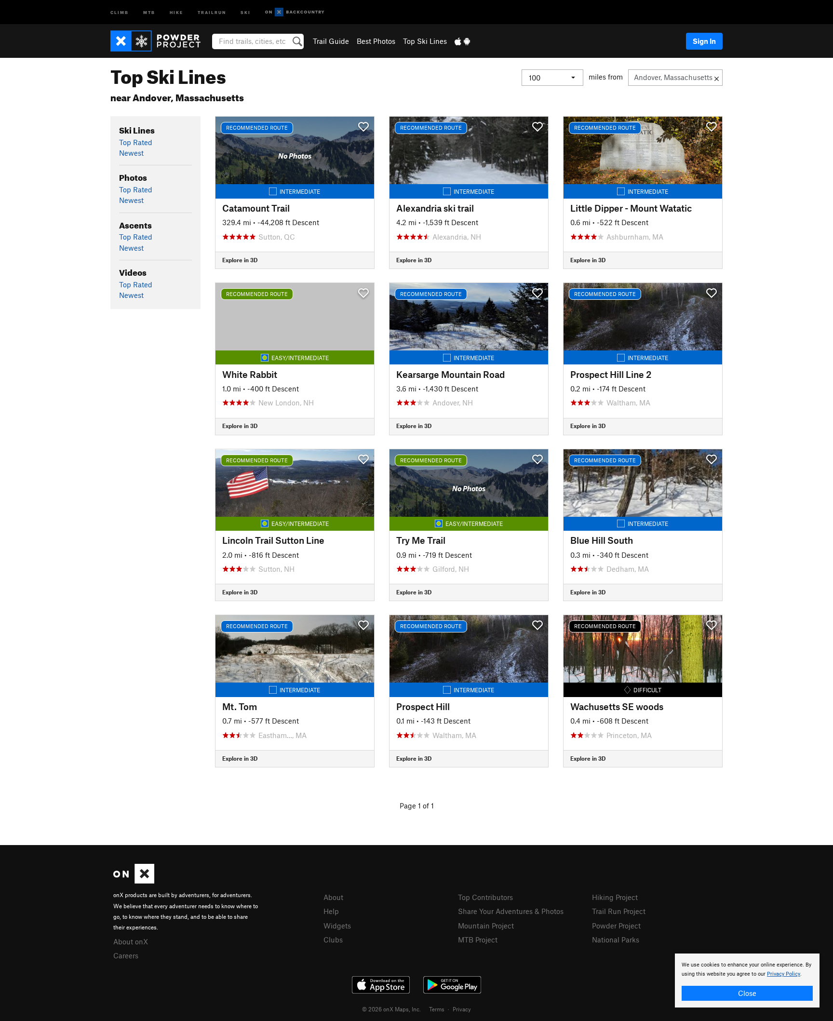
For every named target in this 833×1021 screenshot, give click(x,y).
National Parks (615, 939)
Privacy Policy (783, 974)
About (333, 897)
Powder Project (616, 925)
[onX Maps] (133, 880)
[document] (747, 980)
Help (331, 911)
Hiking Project (615, 897)
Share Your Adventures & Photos (511, 911)
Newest (131, 152)
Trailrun (212, 12)
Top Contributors (485, 897)
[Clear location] (716, 77)
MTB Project (477, 939)
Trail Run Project (618, 911)
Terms (436, 1009)
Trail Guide (331, 41)
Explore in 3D (239, 259)
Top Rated (135, 142)
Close (747, 993)
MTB (149, 12)
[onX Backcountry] (295, 12)
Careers (125, 955)
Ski (246, 12)
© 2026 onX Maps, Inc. (391, 1009)
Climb (119, 12)
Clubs (333, 939)
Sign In (704, 41)
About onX (130, 941)
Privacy (462, 1009)
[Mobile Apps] (462, 41)
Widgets (337, 925)
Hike (176, 12)
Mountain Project (486, 925)
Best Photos (376, 41)
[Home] (160, 41)
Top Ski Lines (425, 41)
